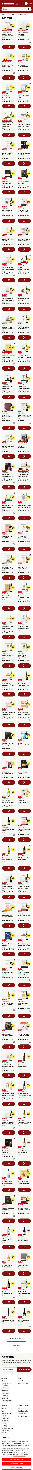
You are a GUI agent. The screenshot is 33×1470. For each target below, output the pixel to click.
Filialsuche (21, 1381)
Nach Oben (16, 1345)
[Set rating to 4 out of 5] (8, 39)
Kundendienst (22, 1413)
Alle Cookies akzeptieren (16, 1459)
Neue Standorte (23, 1383)
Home (3, 14)
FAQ (19, 1408)
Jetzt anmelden (24, 1369)
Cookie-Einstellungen (16, 1467)
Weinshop (11, 14)
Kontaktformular (23, 1411)
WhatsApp (4, 1398)
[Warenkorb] (22, 3)
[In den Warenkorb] (8, 47)
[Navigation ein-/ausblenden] (30, 3)
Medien (3, 1433)
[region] (16, 1454)
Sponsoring (4, 1420)
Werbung (4, 1426)
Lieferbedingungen (24, 1416)
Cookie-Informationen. (19, 1456)
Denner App (5, 1393)
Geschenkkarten (6, 1401)
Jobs (2, 1411)
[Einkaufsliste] (17, 3)
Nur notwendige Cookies (16, 1463)
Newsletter (5, 1395)
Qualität (3, 1423)
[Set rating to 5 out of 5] (9, 39)
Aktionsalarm (5, 1388)
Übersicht (4, 1381)
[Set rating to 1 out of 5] (3, 39)
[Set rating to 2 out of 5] (4, 39)
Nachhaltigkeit (5, 1418)
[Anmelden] (26, 3)
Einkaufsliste (5, 1390)
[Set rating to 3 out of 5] (6, 39)
